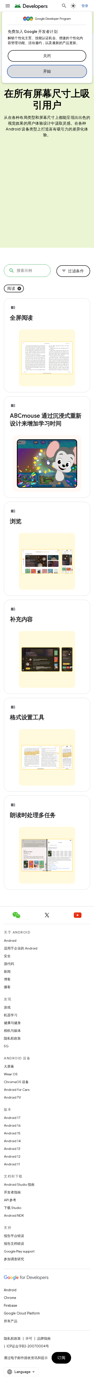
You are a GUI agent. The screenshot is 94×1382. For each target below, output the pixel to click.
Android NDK (14, 1215)
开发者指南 (12, 1192)
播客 (7, 987)
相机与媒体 (12, 1030)
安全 (7, 956)
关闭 (47, 55)
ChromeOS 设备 (16, 1082)
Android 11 (12, 1164)
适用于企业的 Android (20, 948)
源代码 (9, 964)
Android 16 (12, 1125)
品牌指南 (44, 1338)
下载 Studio (12, 1208)
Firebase (10, 1305)
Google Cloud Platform (22, 1313)
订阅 (61, 1357)
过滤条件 (73, 271)
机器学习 (10, 1015)
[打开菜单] (8, 6)
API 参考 (10, 1200)
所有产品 (10, 1321)
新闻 (7, 971)
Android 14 (12, 1141)
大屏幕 (9, 1066)
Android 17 (12, 1118)
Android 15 (12, 1133)
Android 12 (12, 1156)
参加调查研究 (14, 1259)
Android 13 (12, 1149)
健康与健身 (12, 1023)
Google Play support (19, 1251)
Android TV (12, 1097)
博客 (7, 979)
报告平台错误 (14, 1236)
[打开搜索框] (64, 6)
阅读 (11, 288)
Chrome (10, 1298)
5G (6, 1046)
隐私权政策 (12, 1038)
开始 (47, 71)
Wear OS (11, 1074)
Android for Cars (16, 1089)
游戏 (7, 1007)
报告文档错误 (14, 1243)
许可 (29, 1338)
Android (10, 940)
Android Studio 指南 (19, 1184)
